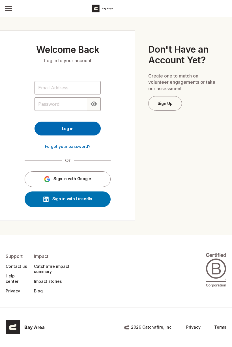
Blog (38, 290)
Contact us (16, 266)
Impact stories (48, 281)
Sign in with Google (71, 178)
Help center (12, 278)
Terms (220, 327)
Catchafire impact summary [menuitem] (51, 269)
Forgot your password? (67, 146)
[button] (8, 8)
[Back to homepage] (124, 8)
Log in (68, 128)
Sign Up (165, 103)
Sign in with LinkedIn (71, 199)
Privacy (13, 290)
